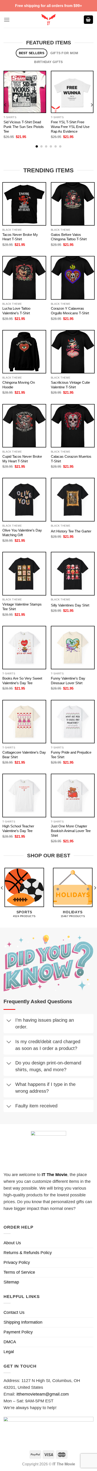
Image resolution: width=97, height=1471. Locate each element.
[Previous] (5, 104)
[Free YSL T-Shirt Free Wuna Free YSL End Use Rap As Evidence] (72, 92)
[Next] (91, 104)
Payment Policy (18, 1332)
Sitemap (11, 1282)
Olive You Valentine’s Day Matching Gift (22, 532)
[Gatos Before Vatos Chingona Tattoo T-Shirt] (72, 204)
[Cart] (88, 19)
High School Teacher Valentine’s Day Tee (18, 828)
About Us (12, 1243)
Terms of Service (19, 1272)
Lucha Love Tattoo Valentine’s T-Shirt (16, 310)
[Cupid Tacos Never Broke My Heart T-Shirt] (24, 425)
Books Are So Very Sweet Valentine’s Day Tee (22, 680)
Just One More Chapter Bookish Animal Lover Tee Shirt (71, 830)
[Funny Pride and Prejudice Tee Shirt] (72, 721)
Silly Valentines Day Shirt (70, 605)
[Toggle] (9, 1021)
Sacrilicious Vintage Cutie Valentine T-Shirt (70, 384)
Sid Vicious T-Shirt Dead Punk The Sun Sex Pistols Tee (24, 126)
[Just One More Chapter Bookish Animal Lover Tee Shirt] (72, 795)
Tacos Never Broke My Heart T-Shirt (20, 237)
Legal (9, 1351)
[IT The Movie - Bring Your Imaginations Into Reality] (48, 19)
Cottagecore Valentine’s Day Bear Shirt (24, 754)
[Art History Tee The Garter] (72, 499)
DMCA (10, 1342)
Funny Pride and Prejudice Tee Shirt (71, 754)
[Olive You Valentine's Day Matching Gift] (24, 499)
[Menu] (7, 20)
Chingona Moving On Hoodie (18, 384)
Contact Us (14, 1312)
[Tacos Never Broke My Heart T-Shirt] (24, 204)
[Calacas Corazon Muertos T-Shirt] (72, 425)
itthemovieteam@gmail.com (42, 1394)
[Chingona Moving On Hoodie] (24, 351)
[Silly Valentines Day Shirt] (72, 573)
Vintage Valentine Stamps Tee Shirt (22, 606)
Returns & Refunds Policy (28, 1252)
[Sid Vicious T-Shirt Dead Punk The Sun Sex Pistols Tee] (25, 92)
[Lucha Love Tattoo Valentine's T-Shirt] (24, 277)
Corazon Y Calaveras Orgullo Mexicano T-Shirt (70, 310)
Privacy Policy (17, 1262)
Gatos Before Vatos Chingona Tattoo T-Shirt (69, 237)
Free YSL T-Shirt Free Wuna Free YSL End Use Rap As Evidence (70, 126)
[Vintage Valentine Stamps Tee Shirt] (24, 573)
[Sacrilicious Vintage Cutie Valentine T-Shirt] (72, 351)
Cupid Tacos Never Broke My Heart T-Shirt (22, 458)
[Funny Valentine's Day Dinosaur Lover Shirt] (72, 647)
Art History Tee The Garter (71, 531)
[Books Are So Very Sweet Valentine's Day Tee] (24, 647)
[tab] (31, 53)
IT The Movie (54, 1174)
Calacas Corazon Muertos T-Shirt (71, 458)
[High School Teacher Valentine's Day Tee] (24, 795)
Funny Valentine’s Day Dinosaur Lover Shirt (68, 680)
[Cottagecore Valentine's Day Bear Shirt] (24, 721)
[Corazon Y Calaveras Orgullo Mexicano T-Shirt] (72, 277)
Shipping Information (23, 1322)
